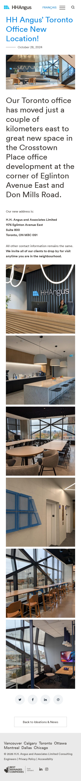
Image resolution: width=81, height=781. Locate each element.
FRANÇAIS (49, 7)
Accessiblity (45, 759)
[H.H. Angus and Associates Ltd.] (17, 7)
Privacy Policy (27, 759)
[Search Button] (73, 7)
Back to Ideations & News (40, 722)
